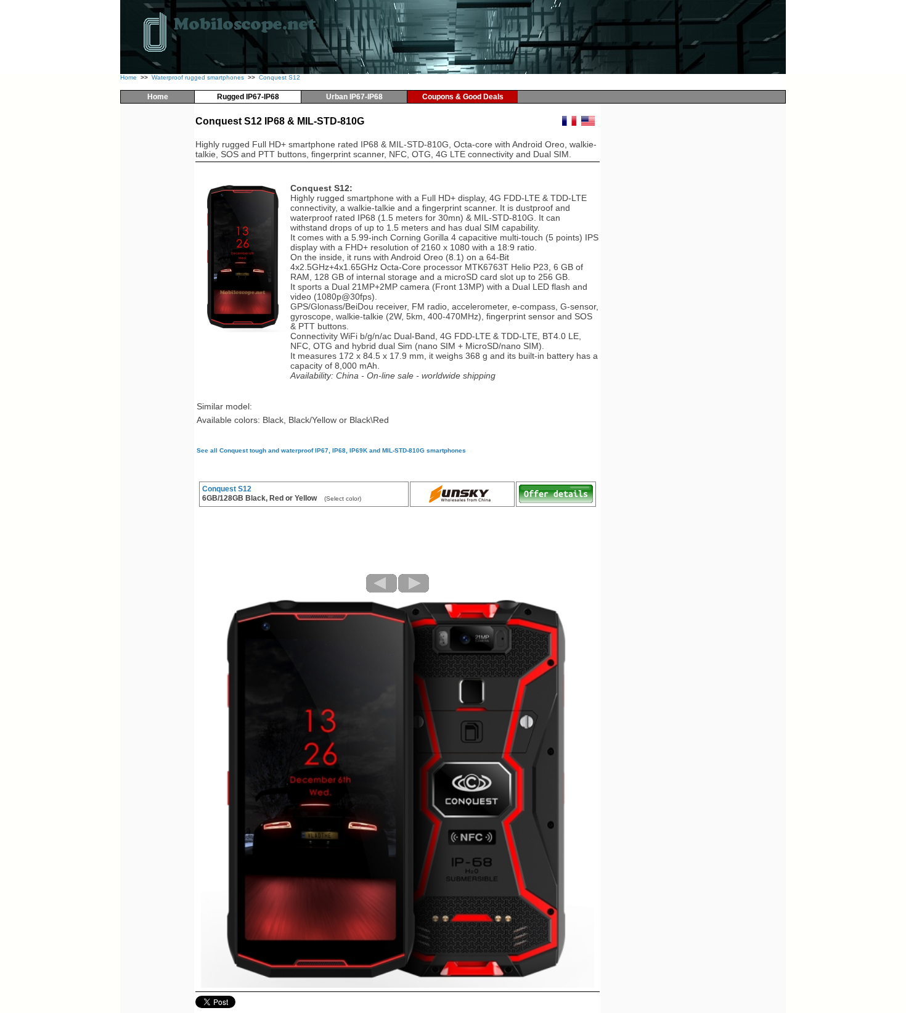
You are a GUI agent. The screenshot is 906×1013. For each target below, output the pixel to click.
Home (128, 77)
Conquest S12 (279, 77)
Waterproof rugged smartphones (198, 77)
